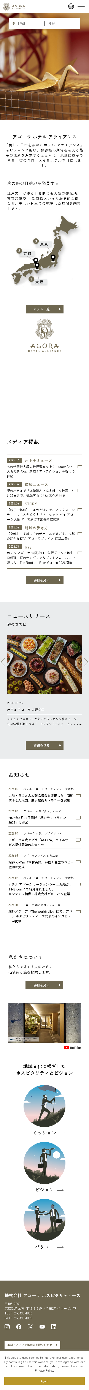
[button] (2, 662)
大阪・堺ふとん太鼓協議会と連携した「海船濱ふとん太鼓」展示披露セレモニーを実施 (40, 797)
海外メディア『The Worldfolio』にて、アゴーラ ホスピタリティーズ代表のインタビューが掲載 (40, 916)
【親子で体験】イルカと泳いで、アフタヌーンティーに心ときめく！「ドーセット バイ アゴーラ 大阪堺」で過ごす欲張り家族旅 (41, 514)
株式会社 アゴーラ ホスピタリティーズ (43, 1295)
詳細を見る (41, 580)
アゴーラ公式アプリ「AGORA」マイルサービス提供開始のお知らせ (40, 842)
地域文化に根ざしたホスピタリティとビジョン (44, 1069)
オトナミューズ (38, 460)
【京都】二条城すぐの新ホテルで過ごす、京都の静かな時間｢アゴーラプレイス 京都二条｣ (41, 536)
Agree (44, 1381)
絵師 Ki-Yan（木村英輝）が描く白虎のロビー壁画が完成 (41, 864)
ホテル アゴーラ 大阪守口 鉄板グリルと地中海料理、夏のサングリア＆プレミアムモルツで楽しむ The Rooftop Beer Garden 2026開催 (41, 557)
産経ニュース (36, 484)
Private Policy (44, 1370)
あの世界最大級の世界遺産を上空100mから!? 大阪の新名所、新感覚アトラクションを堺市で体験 (41, 471)
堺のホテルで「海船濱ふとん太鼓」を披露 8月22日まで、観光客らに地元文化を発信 (40, 493)
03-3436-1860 (22, 1313)
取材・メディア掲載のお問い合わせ (29, 1345)
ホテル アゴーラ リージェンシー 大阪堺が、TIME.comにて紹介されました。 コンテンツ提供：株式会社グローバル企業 (40, 889)
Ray (28, 547)
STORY (31, 503)
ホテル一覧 (41, 309)
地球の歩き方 (36, 527)
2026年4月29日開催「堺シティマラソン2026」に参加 (37, 820)
